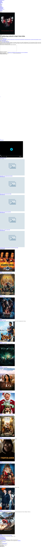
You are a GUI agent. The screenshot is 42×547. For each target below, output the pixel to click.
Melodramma (1, 7)
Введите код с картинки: (3, 51)
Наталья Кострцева (27, 39)
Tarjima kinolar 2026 (2, 537)
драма (8, 41)
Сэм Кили (8, 39)
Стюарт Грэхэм (17, 39)
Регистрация (3, 541)
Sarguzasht (1, 8)
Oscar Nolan (32, 39)
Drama (1, 6)
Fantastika (1, 10)
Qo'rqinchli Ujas (2, 9)
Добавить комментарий (3, 53)
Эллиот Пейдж (5, 39)
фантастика (5, 41)
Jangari (1, 5)
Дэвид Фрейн (5, 38)
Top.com (2, 0)
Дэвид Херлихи (4, 40)
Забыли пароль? (4, 543)
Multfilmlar (1, 2)
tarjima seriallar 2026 (2, 538)
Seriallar (1, 1)
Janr (0, 3)
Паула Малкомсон (21, 39)
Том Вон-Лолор (12, 39)
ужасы (3, 41)
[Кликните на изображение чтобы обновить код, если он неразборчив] (18, 52)
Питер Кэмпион (36, 39)
